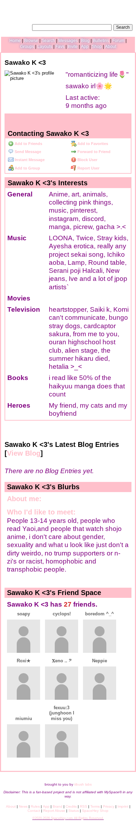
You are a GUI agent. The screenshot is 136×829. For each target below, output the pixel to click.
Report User (87, 168)
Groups (27, 46)
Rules (35, 806)
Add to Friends (28, 143)
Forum (118, 40)
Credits (71, 806)
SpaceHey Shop (95, 811)
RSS (83, 806)
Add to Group (27, 168)
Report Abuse (54, 811)
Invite (73, 46)
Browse (31, 40)
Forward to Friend (93, 152)
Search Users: (16, 26)
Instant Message (29, 160)
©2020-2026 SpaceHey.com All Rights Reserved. (68, 818)
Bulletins (101, 40)
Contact (34, 811)
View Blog (23, 453)
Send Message (27, 152)
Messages (68, 40)
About (110, 46)
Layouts (44, 46)
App (85, 46)
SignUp (126, 5)
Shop (97, 46)
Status (73, 811)
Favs (60, 46)
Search (123, 27)
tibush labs (83, 784)
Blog (85, 40)
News (23, 806)
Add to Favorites (92, 143)
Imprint (123, 806)
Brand (57, 806)
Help (97, 5)
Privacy (108, 806)
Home (15, 40)
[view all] (122, 591)
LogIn (110, 5)
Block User (86, 160)
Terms (95, 806)
